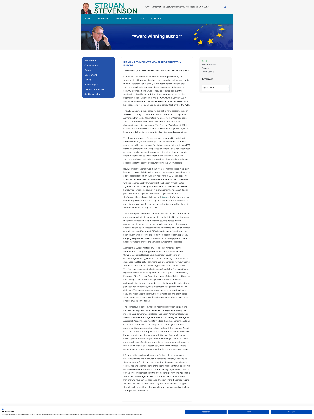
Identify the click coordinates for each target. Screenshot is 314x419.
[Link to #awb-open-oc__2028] (225, 7)
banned (165, 197)
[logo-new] (109, 3)
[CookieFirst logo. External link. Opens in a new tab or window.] (3, 409)
